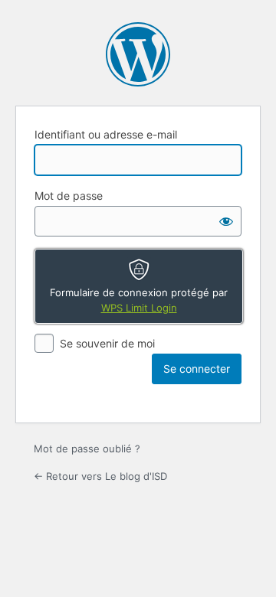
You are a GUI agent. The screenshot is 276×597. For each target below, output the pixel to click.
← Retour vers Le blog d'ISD (100, 476)
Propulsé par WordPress (138, 54)
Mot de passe (68, 195)
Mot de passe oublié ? (87, 448)
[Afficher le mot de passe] (226, 221)
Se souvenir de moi (107, 343)
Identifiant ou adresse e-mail (105, 134)
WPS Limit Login (139, 308)
